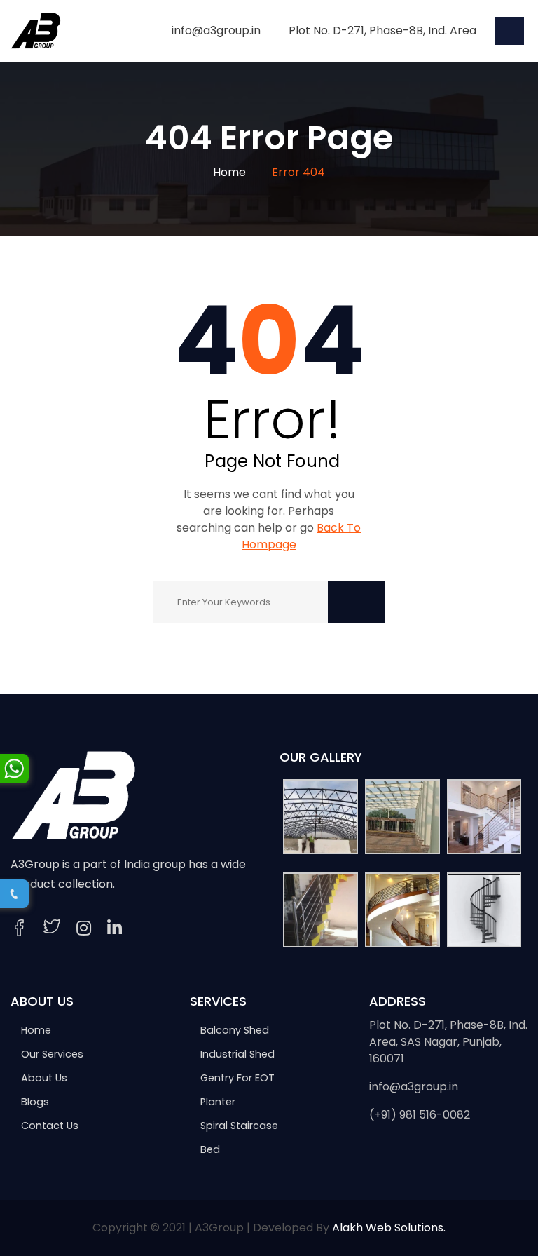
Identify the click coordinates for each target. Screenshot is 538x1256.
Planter (217, 1102)
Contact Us (49, 1126)
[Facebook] (19, 928)
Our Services (52, 1054)
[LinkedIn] (114, 928)
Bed (210, 1149)
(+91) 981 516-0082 (419, 1115)
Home (229, 172)
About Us (44, 1078)
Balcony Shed (234, 1030)
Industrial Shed (237, 1054)
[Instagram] (83, 928)
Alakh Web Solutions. (389, 1228)
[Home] (74, 794)
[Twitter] (51, 928)
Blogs (35, 1102)
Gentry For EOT (237, 1078)
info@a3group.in (413, 1087)
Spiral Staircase (239, 1126)
